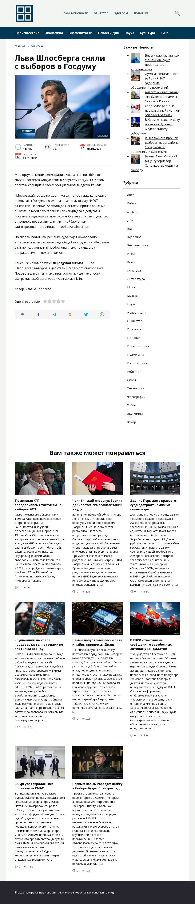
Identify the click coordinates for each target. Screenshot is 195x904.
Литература (136, 279)
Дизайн (132, 211)
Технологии (135, 388)
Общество (101, 13)
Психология (135, 354)
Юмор (131, 422)
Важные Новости (76, 13)
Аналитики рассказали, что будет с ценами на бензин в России (162, 96)
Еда (129, 228)
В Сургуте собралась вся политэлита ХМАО (34, 786)
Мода (131, 287)
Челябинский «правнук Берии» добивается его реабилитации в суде (97, 504)
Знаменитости (80, 33)
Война (131, 203)
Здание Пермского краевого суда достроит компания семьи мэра (153, 504)
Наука (129, 33)
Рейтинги (134, 371)
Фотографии (136, 397)
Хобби (131, 405)
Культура (147, 33)
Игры (131, 253)
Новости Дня (108, 33)
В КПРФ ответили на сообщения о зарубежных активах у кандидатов (151, 644)
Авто (130, 195)
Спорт (131, 380)
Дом (130, 220)
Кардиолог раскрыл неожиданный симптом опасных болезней (162, 110)
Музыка (132, 296)
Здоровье (121, 13)
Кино (165, 33)
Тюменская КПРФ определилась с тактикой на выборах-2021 (38, 504)
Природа (133, 338)
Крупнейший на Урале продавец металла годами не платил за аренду (39, 644)
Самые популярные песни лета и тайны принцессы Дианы (97, 642)
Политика (141, 13)
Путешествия (137, 363)
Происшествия (27, 33)
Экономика (54, 33)
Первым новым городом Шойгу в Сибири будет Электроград (97, 786)
